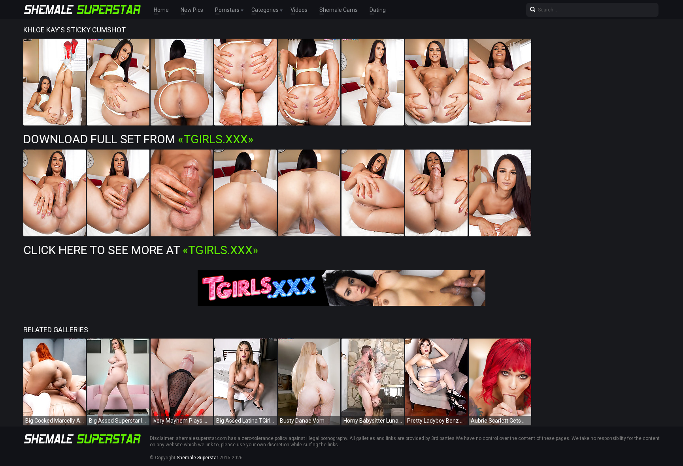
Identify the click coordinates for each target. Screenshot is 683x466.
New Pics (192, 10)
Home (161, 10)
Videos (299, 10)
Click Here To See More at (140, 250)
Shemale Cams (338, 10)
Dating (378, 10)
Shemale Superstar (197, 457)
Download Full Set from (138, 139)
